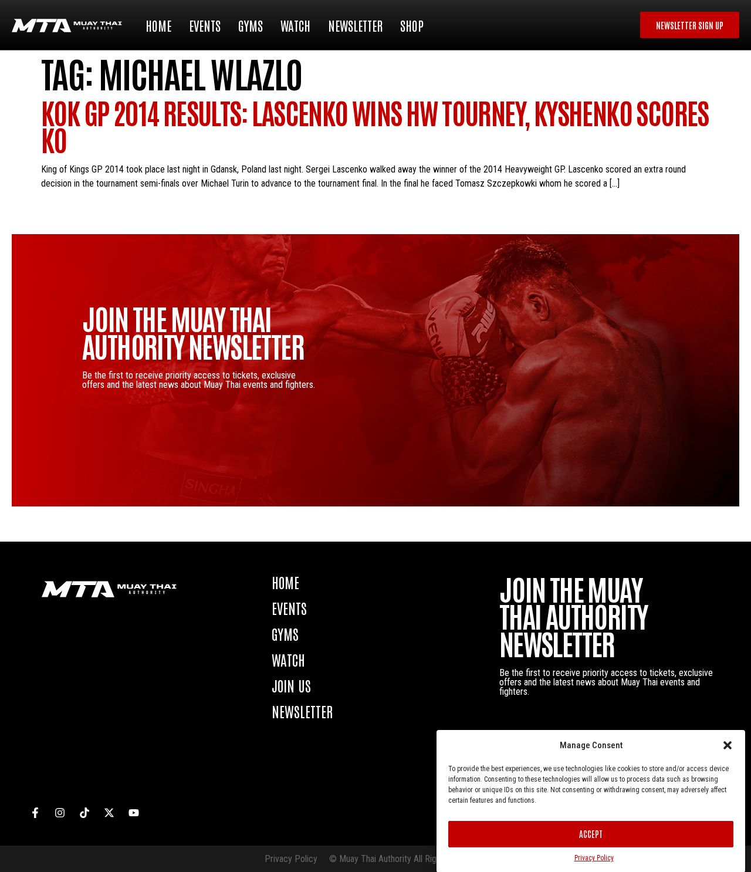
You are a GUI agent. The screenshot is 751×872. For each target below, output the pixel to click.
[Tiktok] (84, 812)
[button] (727, 745)
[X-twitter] (109, 812)
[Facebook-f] (35, 812)
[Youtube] (133, 812)
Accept (591, 833)
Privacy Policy (594, 858)
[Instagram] (60, 812)
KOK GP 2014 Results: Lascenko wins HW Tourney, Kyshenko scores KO (375, 125)
